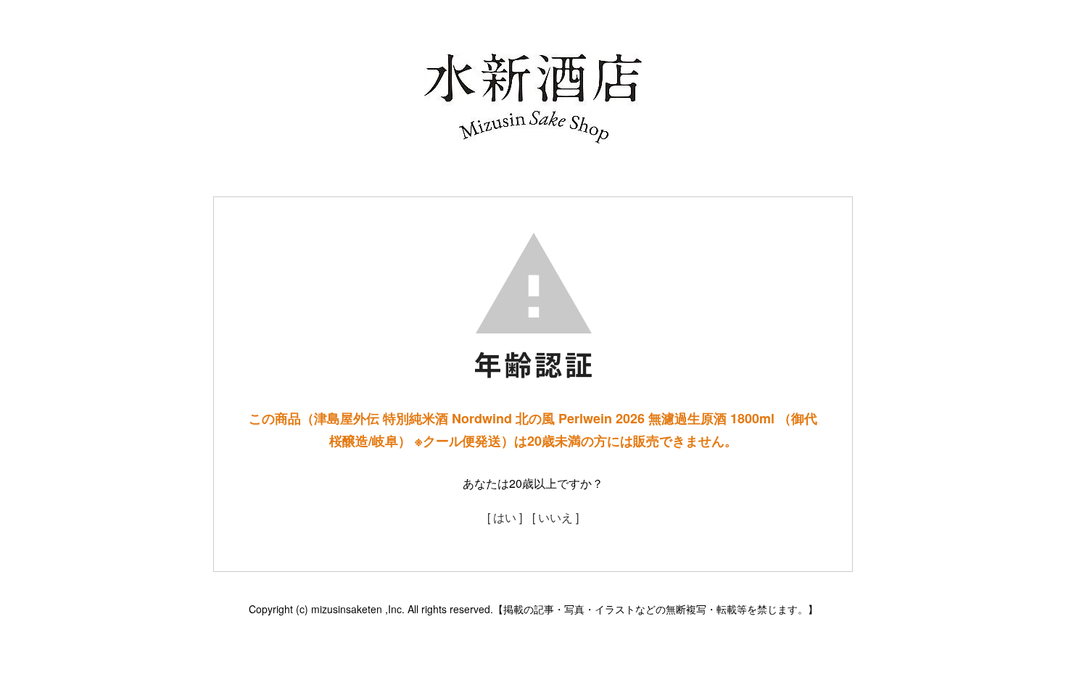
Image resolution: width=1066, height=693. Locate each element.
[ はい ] (504, 517)
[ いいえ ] (555, 517)
